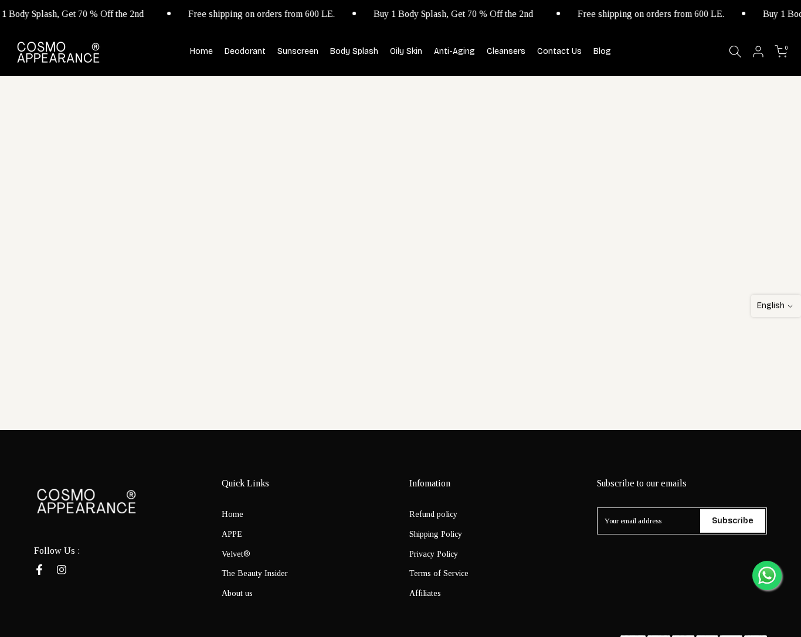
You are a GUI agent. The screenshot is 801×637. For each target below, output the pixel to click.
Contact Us (559, 51)
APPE (232, 533)
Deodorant (245, 51)
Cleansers (506, 51)
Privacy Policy (433, 553)
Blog (602, 51)
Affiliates (425, 593)
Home (201, 51)
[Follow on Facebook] (39, 570)
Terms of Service (439, 573)
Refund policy (433, 514)
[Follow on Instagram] (61, 570)
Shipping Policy (435, 533)
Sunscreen (297, 51)
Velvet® (236, 553)
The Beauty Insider (255, 573)
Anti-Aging (454, 51)
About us (237, 593)
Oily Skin (406, 51)
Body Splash (354, 51)
